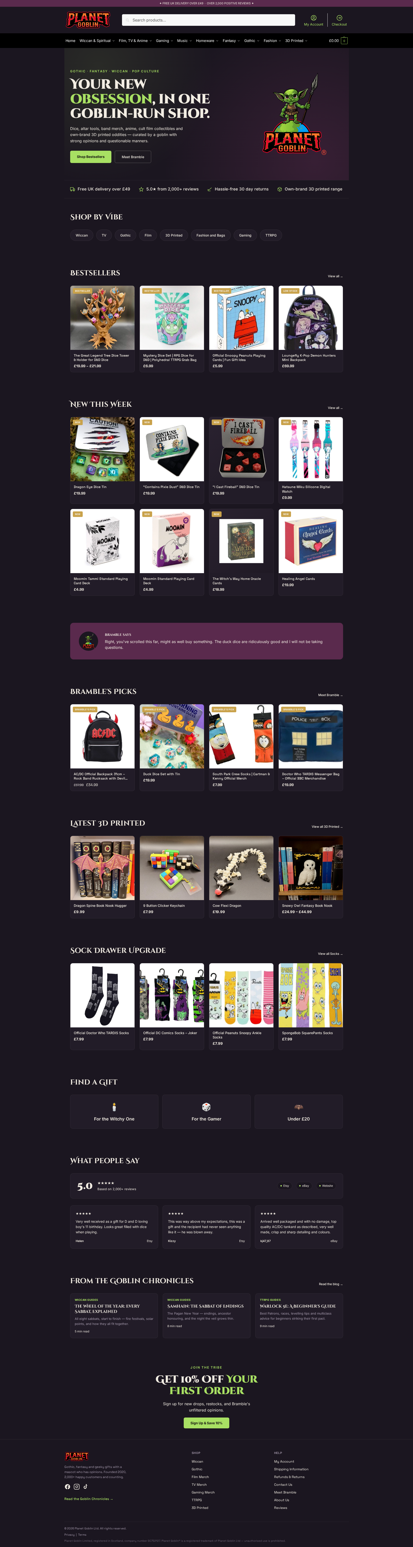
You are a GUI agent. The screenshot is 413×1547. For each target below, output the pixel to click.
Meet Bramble (133, 157)
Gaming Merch (203, 1492)
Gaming (245, 235)
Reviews (280, 1508)
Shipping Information (291, 1469)
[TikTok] (86, 1487)
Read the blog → (331, 1284)
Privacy (69, 1535)
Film (148, 235)
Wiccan (82, 235)
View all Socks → (330, 954)
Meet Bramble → (330, 695)
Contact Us (283, 1484)
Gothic (125, 235)
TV (104, 235)
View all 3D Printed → (327, 826)
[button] (338, 41)
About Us (281, 1500)
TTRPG (271, 235)
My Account (313, 24)
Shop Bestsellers (91, 157)
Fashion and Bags (210, 235)
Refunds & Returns (289, 1477)
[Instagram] (77, 1487)
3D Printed (174, 235)
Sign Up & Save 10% (206, 1423)
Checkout (339, 24)
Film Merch (200, 1477)
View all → (335, 276)
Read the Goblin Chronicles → (88, 1499)
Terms (82, 1535)
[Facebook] (67, 1487)
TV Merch (199, 1484)
